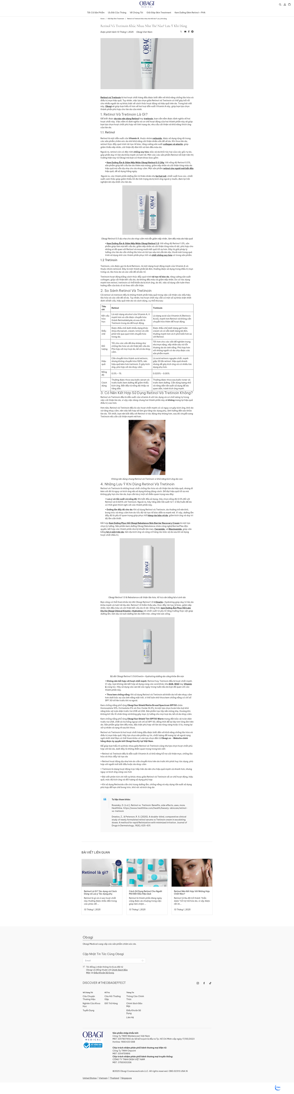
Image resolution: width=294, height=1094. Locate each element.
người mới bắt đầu (184, 168)
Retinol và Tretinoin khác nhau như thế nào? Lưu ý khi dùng (147, 19)
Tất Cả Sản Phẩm (96, 12)
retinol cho (168, 168)
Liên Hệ (130, 1017)
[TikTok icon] (210, 983)
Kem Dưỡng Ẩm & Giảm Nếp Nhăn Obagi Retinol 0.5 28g (135, 162)
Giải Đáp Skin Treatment (159, 12)
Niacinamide (175, 529)
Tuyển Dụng (88, 1010)
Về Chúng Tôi (136, 12)
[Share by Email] (185, 32)
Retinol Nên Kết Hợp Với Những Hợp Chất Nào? (189, 861)
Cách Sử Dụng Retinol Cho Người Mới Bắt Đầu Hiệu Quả (145, 861)
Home (102, 19)
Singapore (126, 1078)
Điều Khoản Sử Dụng (104, 972)
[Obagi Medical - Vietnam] (93, 1040)
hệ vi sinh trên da (115, 532)
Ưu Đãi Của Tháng (117, 12)
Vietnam (103, 1078)
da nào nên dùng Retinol (126, 118)
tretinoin (148, 118)
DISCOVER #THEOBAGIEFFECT (104, 983)
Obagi (108, 106)
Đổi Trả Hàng (111, 1003)
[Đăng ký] (142, 961)
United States (90, 1078)
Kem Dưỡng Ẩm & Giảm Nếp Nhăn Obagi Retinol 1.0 (133, 243)
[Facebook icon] (204, 983)
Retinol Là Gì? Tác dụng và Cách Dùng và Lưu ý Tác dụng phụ (101, 861)
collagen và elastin (173, 144)
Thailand (114, 1078)
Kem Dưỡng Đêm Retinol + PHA (190, 12)
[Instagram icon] (198, 983)
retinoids (157, 138)
